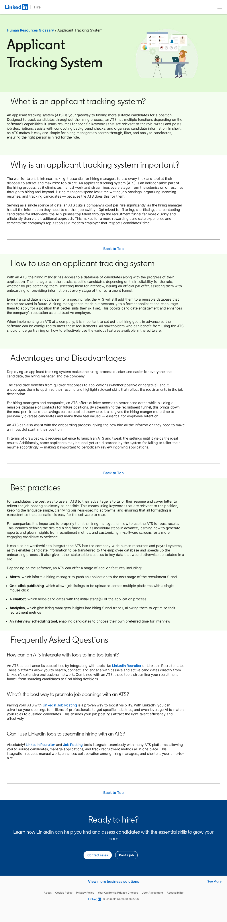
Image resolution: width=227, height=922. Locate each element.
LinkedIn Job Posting (60, 705)
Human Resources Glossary (30, 30)
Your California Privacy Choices (118, 892)
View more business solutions (113, 881)
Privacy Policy (85, 892)
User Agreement (152, 892)
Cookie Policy (63, 892)
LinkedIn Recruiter (126, 665)
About (48, 892)
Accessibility (175, 892)
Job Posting (73, 744)
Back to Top (113, 248)
